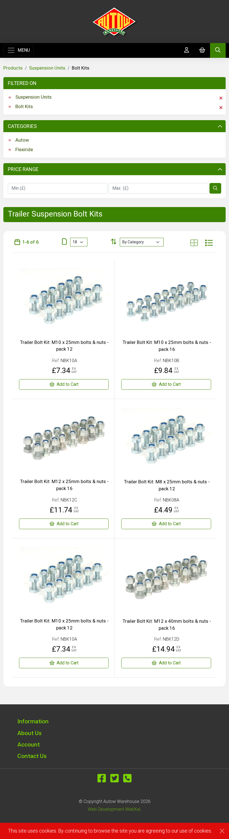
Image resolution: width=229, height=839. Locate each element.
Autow (22, 140)
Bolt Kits (24, 106)
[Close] (222, 831)
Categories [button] (22, 126)
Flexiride (24, 149)
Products (13, 68)
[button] (114, 721)
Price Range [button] (23, 169)
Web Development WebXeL (115, 809)
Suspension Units (47, 68)
